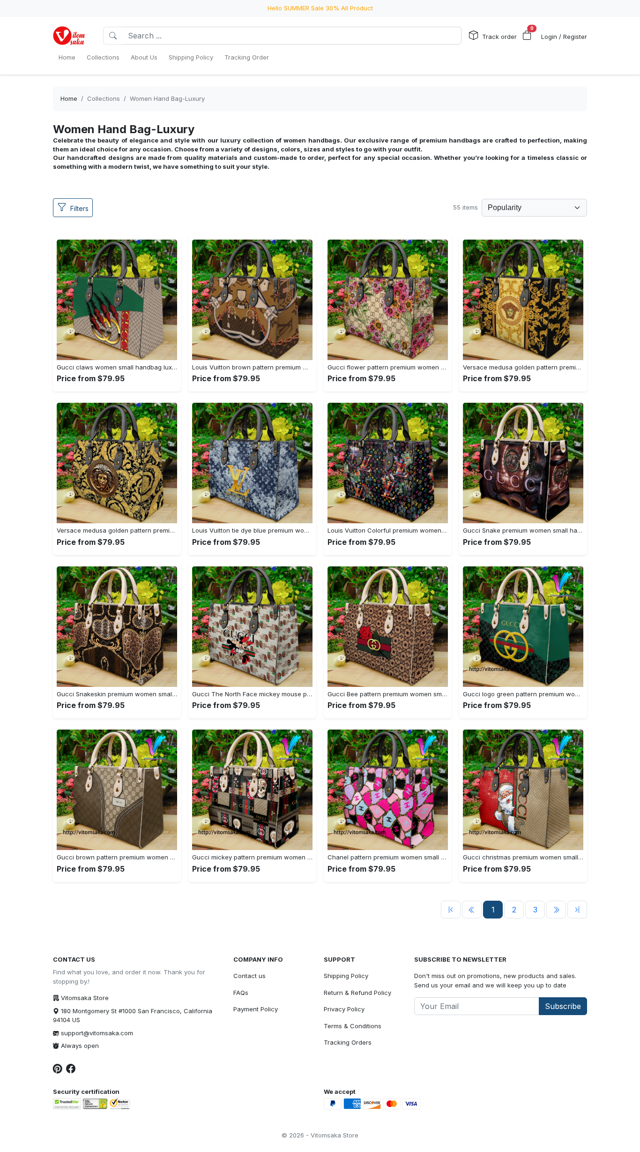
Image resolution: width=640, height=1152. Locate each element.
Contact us (249, 975)
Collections (103, 98)
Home (68, 98)
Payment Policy (255, 1009)
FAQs (240, 992)
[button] (527, 36)
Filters (79, 208)
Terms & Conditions (352, 1026)
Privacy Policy (344, 1009)
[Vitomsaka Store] (70, 35)
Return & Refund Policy (357, 992)
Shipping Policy (346, 975)
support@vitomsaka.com (97, 1033)
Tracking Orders (348, 1042)
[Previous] (451, 910)
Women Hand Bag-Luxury (167, 98)
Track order (499, 36)
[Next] (556, 910)
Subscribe (563, 1006)
